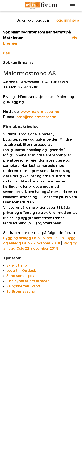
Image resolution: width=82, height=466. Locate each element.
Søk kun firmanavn (19, 62)
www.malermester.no (40, 111)
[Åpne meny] (72, 5)
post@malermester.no (36, 117)
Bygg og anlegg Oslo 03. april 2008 (33, 238)
